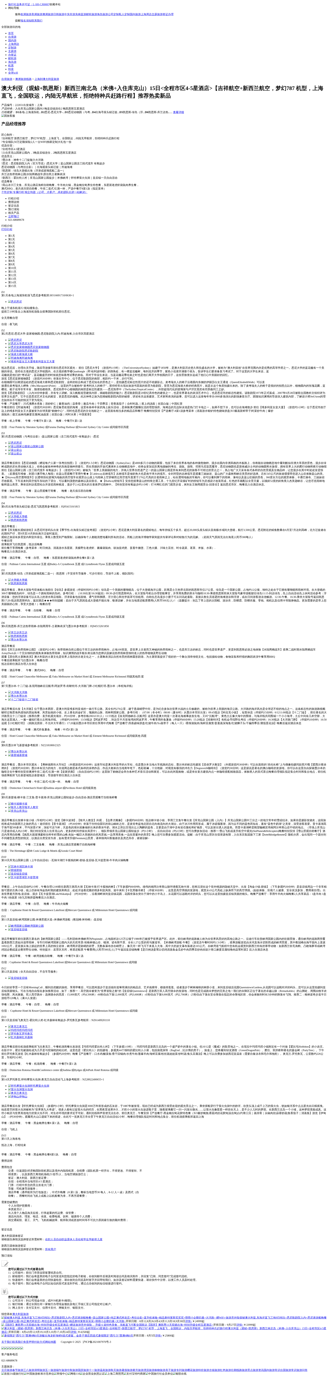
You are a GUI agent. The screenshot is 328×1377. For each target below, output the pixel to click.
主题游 (12, 51)
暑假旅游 (127, 1370)
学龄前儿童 (95, 1239)
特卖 (11, 69)
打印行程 (6, 229)
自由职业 (61, 1239)
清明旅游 (39, 1370)
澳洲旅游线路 (23, 79)
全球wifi (13, 72)
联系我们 (36, 20)
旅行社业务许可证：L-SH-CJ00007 (29, 4)
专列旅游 (181, 1370)
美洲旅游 (36, 14)
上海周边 (146, 14)
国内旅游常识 (272, 1370)
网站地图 (50, 1341)
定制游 (12, 47)
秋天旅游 (116, 1370)
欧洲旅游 (25, 14)
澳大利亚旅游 (20, 1314)
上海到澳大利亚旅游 (47, 79)
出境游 (12, 36)
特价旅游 (203, 1370)
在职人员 (50, 1239)
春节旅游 (17, 1370)
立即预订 (13, 216)
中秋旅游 (72, 1370)
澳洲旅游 (47, 14)
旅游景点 (247, 1370)
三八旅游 (28, 1370)
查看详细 (178, 112)
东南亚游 (80, 14)
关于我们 (6, 1341)
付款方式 (39, 1341)
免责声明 (28, 1341)
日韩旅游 (58, 14)
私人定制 (124, 14)
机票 (11, 65)
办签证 (12, 54)
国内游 (12, 40)
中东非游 (69, 14)
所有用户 (50, 1249)
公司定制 (113, 14)
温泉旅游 (105, 1370)
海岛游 (12, 61)
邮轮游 (12, 58)
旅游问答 (302, 1370)
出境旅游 (6, 79)
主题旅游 (157, 14)
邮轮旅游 (91, 14)
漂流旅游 (149, 1370)
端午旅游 (61, 1370)
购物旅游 (159, 1370)
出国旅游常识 (288, 1370)
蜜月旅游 (138, 1370)
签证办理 (168, 14)
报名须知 (25, 20)
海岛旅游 (102, 14)
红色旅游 (225, 1370)
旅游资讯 (258, 1370)
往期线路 (236, 1370)
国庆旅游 (83, 1370)
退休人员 (72, 1239)
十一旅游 (94, 1370)
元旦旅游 (6, 1370)
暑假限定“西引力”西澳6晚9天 (115, 1335)
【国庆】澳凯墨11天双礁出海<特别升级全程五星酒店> (180, 1324)
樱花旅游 (192, 1370)
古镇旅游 (214, 1370)
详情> (188, 1321)
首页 (11, 33)
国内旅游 (135, 14)
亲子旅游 (170, 1370)
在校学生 (83, 1239)
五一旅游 (50, 1370)
